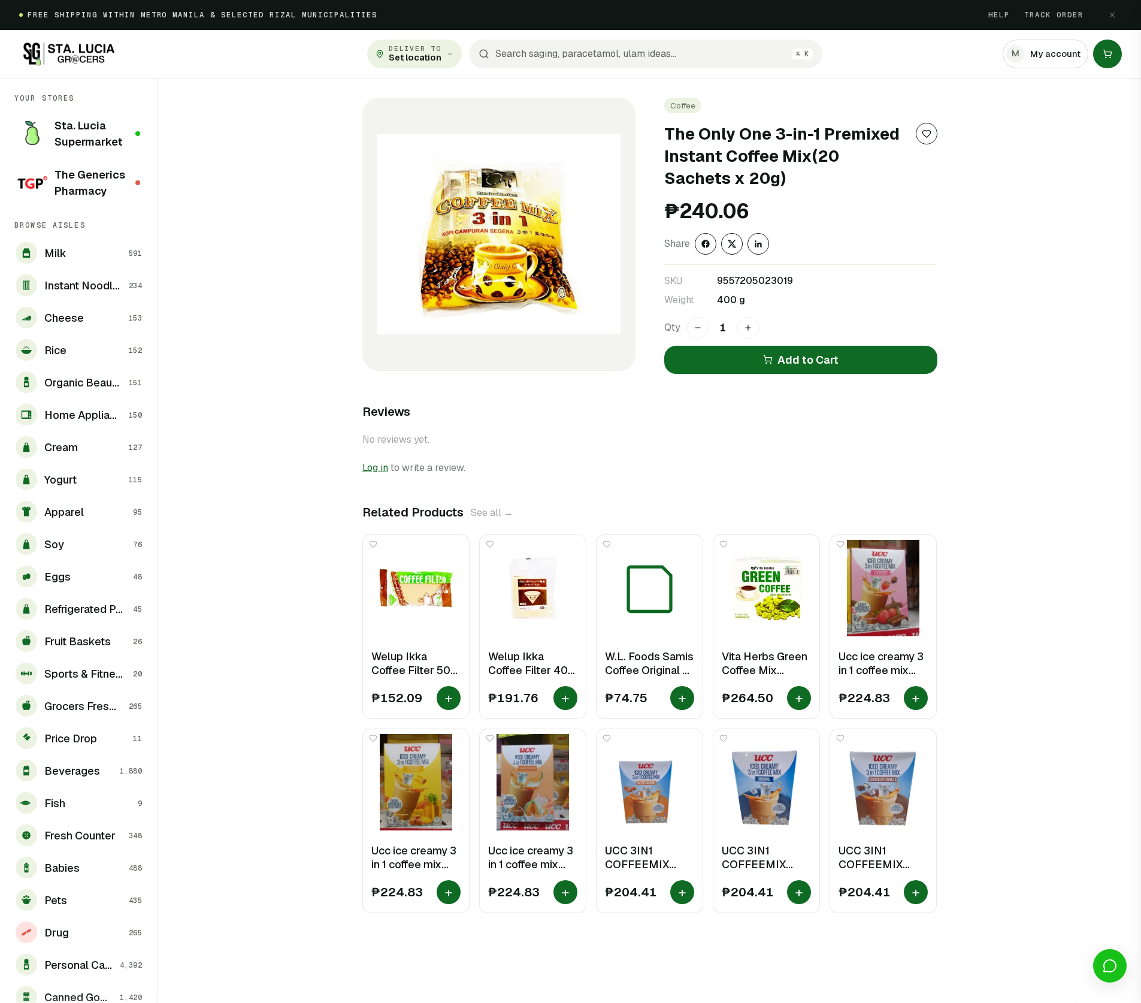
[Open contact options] (1110, 966)
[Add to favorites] (926, 133)
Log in (375, 467)
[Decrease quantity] (698, 328)
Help (999, 15)
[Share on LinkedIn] (758, 244)
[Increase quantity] (748, 328)
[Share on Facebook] (705, 244)
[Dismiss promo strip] (1112, 15)
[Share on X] (732, 244)
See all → (492, 512)
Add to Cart (808, 360)
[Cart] (1107, 54)
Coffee (682, 105)
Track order (1054, 15)
